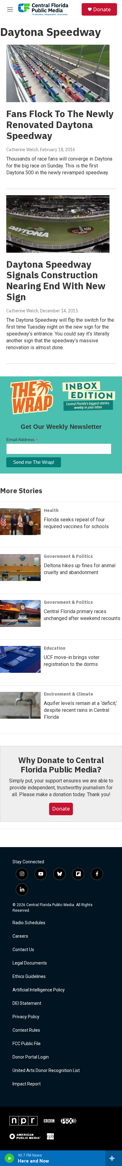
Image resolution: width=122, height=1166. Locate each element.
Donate (102, 9)
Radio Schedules (29, 922)
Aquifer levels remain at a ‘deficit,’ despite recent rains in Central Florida (80, 710)
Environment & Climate (68, 694)
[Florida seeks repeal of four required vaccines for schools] (20, 521)
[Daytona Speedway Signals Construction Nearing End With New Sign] (57, 224)
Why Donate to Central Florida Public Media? (61, 765)
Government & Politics (68, 556)
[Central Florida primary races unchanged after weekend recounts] (20, 613)
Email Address (22, 440)
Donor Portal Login (31, 1057)
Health (51, 510)
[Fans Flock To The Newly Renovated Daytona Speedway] (57, 73)
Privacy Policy (26, 1017)
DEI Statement (27, 1003)
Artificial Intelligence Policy (39, 990)
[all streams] (113, 1158)
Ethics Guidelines (29, 976)
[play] (9, 1158)
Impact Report (27, 1084)
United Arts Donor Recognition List (46, 1070)
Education (54, 648)
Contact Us (23, 949)
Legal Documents (30, 963)
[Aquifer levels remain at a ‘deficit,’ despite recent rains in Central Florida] (20, 705)
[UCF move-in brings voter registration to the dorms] (20, 659)
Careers (20, 936)
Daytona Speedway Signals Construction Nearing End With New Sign (55, 280)
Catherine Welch (22, 149)
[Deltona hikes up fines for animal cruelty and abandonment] (20, 567)
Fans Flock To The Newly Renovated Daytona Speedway (60, 124)
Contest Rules (26, 1030)
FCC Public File (27, 1043)
